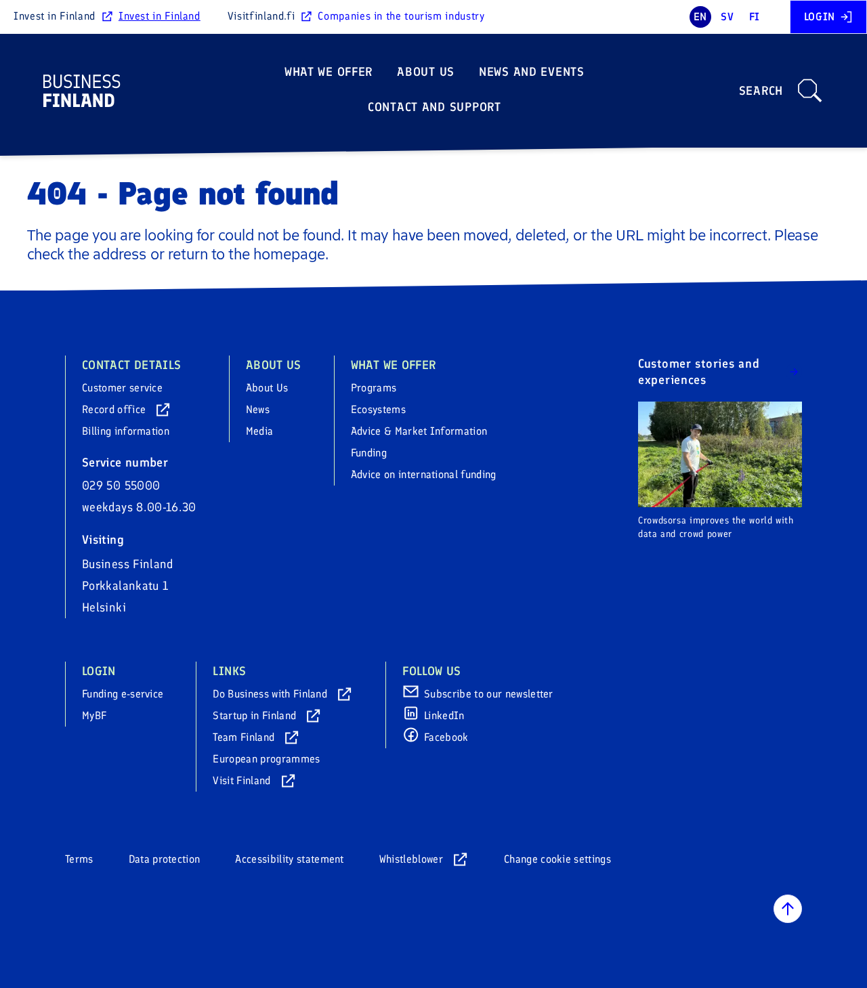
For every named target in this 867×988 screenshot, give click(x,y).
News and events (532, 71)
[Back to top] (788, 909)
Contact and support (434, 107)
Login (819, 16)
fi (754, 16)
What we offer (328, 71)
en (700, 16)
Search (761, 90)
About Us (425, 71)
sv (727, 16)
